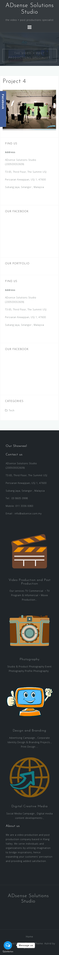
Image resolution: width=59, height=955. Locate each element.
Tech (11, 410)
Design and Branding (29, 730)
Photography (29, 659)
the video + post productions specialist (29, 55)
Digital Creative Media (29, 806)
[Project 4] (29, 109)
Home (29, 936)
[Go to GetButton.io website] (8, 952)
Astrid (47, 943)
